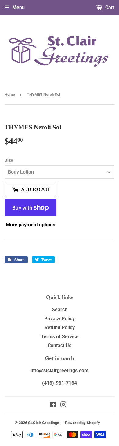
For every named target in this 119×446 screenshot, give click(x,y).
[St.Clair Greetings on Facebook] (53, 405)
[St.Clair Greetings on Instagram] (63, 405)
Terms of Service (59, 337)
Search (59, 309)
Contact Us (59, 345)
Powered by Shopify (82, 422)
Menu (18, 7)
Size (9, 160)
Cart (109, 7)
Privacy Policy (59, 319)
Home (10, 94)
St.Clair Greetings (43, 422)
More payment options (30, 225)
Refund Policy (60, 327)
